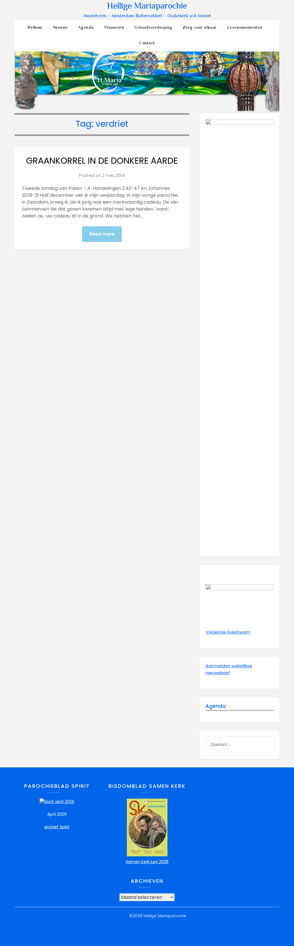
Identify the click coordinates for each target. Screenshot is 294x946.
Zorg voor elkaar (200, 27)
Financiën (114, 27)
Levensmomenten (244, 27)
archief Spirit (56, 827)
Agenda (86, 27)
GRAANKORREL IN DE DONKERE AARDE (102, 160)
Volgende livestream (228, 632)
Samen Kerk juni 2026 (147, 862)
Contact (147, 43)
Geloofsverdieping (153, 27)
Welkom (34, 27)
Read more (102, 234)
